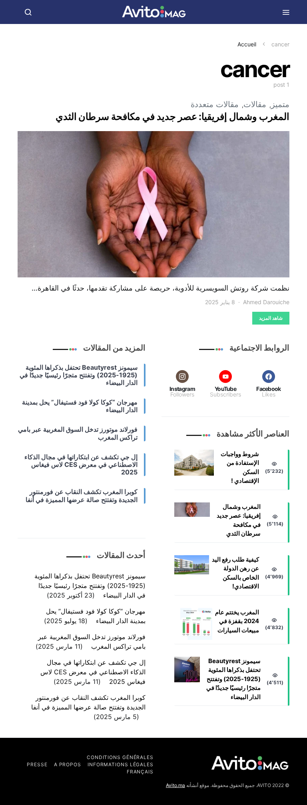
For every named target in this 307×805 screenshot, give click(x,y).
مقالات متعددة (215, 104)
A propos (67, 764)
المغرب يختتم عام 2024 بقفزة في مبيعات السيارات (237, 621)
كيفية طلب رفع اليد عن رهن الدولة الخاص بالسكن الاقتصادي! (235, 573)
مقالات (254, 104)
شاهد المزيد (271, 318)
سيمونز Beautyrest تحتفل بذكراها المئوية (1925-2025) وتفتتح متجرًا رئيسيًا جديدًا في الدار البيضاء (233, 679)
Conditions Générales (120, 757)
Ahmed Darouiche (266, 302)
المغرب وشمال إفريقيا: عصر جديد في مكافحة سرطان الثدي (172, 116)
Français (140, 772)
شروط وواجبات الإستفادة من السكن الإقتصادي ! (240, 467)
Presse (37, 764)
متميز (280, 104)
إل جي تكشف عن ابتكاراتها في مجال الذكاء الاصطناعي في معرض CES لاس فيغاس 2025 (93, 671)
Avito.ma (175, 785)
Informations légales (121, 764)
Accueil (246, 44)
